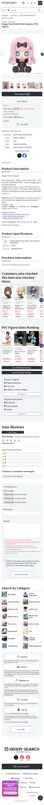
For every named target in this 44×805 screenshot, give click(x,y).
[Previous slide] (1, 54)
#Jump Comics (6, 162)
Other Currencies (8, 111)
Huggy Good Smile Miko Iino (13, 218)
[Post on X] (19, 155)
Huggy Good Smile (20, 144)
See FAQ (21, 729)
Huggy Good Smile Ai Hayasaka (14, 216)
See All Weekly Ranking (21, 367)
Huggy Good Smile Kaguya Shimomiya (16, 214)
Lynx (14, 141)
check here (36, 674)
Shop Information (32, 792)
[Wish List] (28, 2)
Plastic (15, 138)
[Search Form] (35, 3)
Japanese (15, 225)
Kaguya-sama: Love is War (22, 147)
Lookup (9, 409)
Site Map (32, 796)
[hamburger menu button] (40, 3)
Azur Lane (10, 386)
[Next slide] (42, 54)
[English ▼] (23, 2)
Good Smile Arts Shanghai (22, 134)
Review (6, 521)
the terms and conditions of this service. (23, 562)
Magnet (22, 138)
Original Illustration (13, 383)
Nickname (7, 509)
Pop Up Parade (12, 406)
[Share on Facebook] (24, 155)
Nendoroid (10, 402)
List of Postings (12, 432)
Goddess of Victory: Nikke (16, 389)
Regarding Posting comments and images (27, 436)
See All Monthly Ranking (21, 372)
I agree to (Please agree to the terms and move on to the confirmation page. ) (23, 563)
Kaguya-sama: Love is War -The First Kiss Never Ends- (24, 242)
